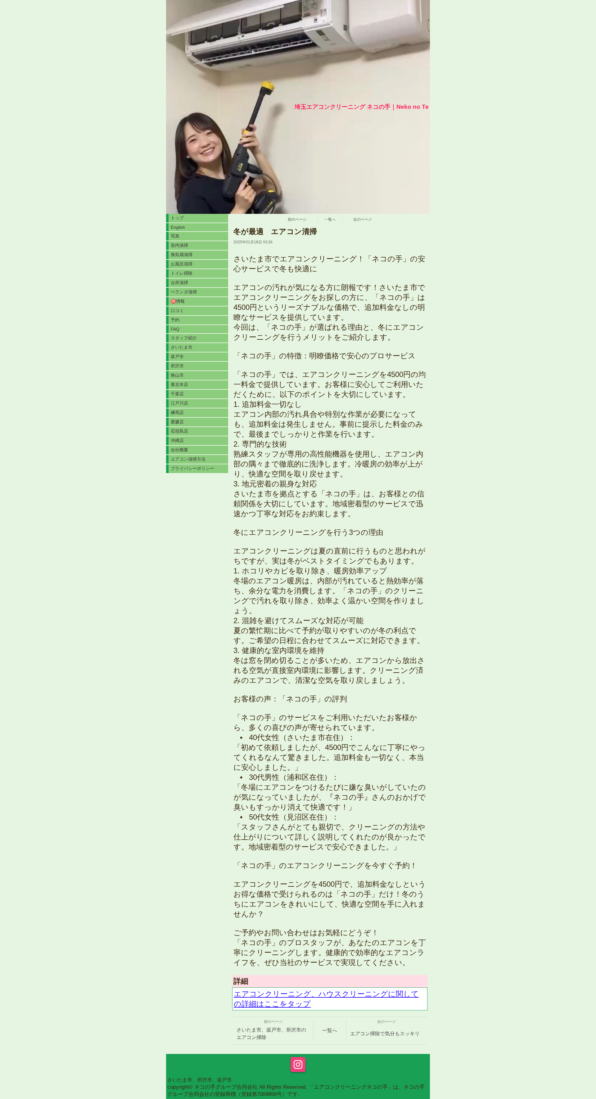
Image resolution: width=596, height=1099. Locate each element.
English (178, 227)
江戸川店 (179, 403)
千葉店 (177, 393)
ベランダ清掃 (184, 291)
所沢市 (177, 365)
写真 (175, 235)
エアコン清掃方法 (188, 459)
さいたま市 (181, 347)
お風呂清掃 (181, 263)
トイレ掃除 (184, 273)
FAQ (175, 329)
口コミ (177, 310)
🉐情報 (178, 301)
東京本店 (179, 384)
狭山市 (177, 375)
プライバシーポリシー (192, 468)
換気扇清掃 (181, 254)
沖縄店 (177, 440)
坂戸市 (177, 356)
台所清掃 (181, 282)
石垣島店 (179, 431)
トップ (177, 217)
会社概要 (179, 449)
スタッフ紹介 (184, 337)
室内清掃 (179, 245)
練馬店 (177, 412)
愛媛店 (177, 421)
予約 (175, 319)
